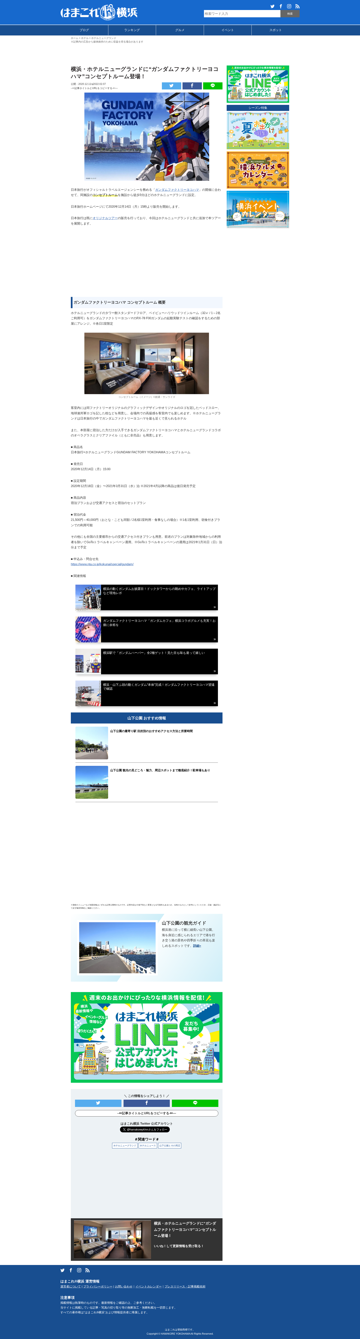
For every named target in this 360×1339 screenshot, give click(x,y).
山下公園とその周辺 (169, 1145)
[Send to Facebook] (192, 85)
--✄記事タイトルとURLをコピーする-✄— (94, 88)
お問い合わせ (123, 1286)
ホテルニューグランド (124, 1145)
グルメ (180, 30)
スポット (275, 30)
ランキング (132, 30)
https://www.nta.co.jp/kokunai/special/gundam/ (102, 564)
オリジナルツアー (105, 218)
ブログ (84, 30)
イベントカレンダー (148, 1286)
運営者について (70, 1286)
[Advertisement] (180, 54)
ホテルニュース (148, 1145)
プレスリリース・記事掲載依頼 (185, 1286)
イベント (227, 30)
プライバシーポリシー (97, 1286)
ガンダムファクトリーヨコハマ (177, 189)
